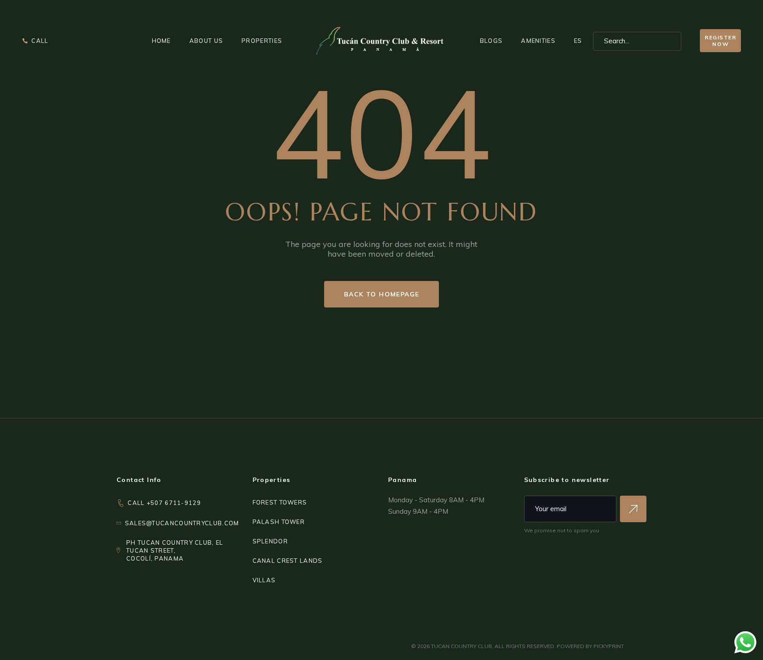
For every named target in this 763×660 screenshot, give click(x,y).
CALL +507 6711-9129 (164, 502)
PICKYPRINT (608, 646)
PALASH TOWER (279, 521)
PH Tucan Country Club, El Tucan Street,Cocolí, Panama (174, 550)
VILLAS (264, 580)
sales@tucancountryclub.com (182, 523)
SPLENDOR (270, 541)
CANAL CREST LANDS (288, 560)
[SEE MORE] (633, 509)
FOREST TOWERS (280, 502)
